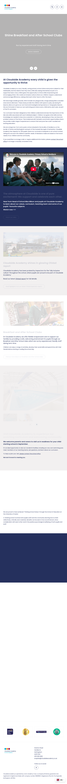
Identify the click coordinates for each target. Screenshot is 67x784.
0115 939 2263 (38, 756)
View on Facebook (9, 643)
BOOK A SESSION (33, 52)
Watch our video (11, 217)
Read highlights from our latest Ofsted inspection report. (24, 286)
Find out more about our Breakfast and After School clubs (24, 357)
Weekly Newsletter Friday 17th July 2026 (13, 618)
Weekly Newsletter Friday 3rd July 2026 (53, 620)
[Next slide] (35, 68)
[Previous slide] (31, 68)
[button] (10, 418)
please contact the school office (30, 454)
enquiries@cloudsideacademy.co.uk (45, 758)
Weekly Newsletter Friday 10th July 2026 (33, 620)
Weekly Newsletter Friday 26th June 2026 (53, 676)
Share (16, 643)
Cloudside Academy (15, 597)
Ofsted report (20, 279)
